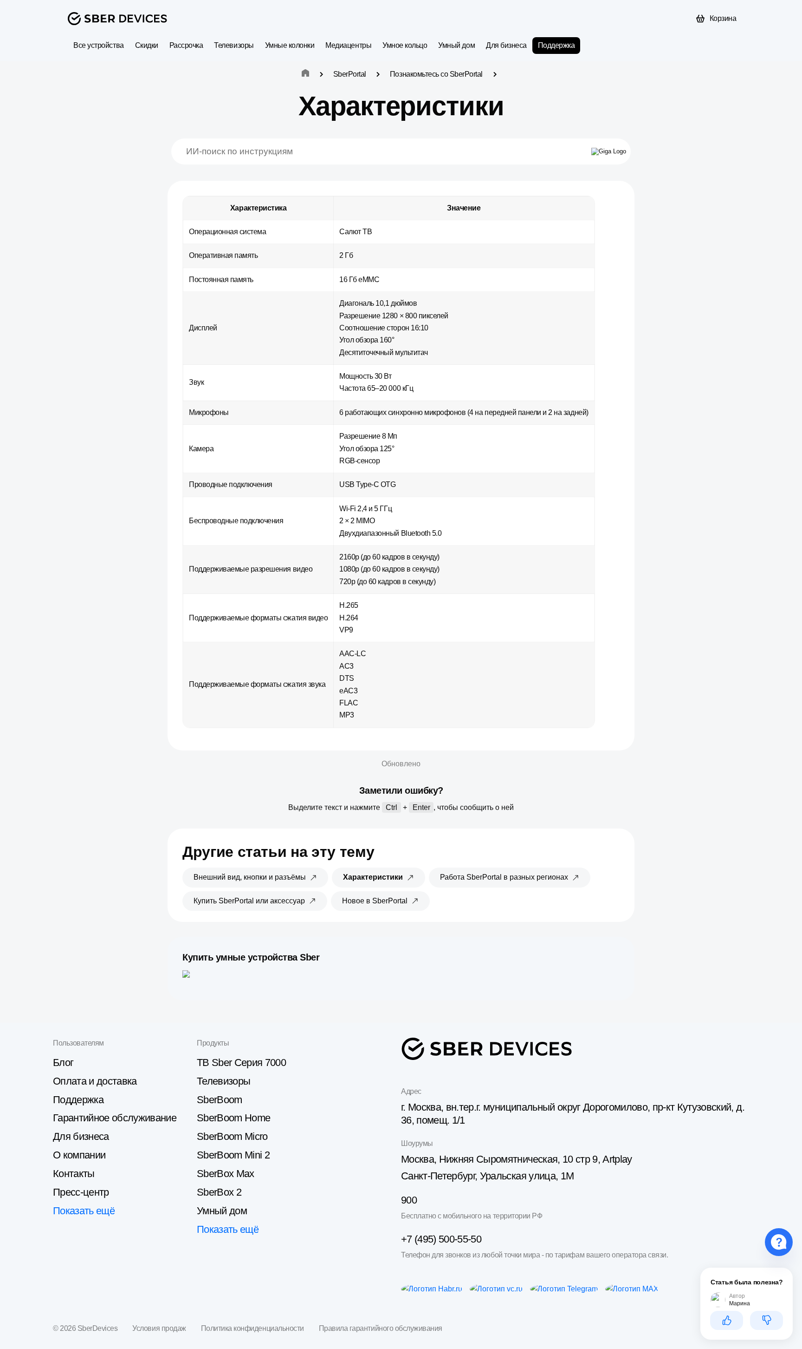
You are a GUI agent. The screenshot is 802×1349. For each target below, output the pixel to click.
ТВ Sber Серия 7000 (241, 1062)
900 (409, 1200)
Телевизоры (233, 45)
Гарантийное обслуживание (114, 1118)
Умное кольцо (404, 45)
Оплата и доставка (95, 1081)
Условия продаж (159, 1328)
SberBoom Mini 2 (233, 1155)
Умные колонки (290, 45)
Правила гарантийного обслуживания (380, 1328)
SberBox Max (225, 1173)
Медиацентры (348, 45)
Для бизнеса (506, 45)
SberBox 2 (219, 1192)
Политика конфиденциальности (252, 1328)
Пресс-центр (81, 1192)
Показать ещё (84, 1211)
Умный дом (456, 45)
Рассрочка (186, 45)
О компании (79, 1155)
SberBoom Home (233, 1118)
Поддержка (556, 45)
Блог (63, 1062)
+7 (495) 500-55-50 (441, 1239)
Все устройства (98, 45)
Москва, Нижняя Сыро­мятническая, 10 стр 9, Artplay (516, 1159)
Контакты (74, 1173)
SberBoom (219, 1100)
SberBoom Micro (232, 1136)
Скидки (146, 45)
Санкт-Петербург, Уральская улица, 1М (487, 1176)
